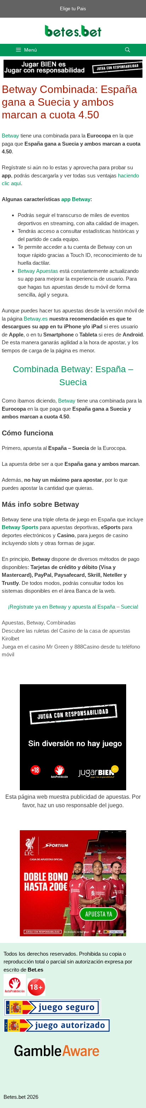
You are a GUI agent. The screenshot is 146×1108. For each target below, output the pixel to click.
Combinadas (61, 623)
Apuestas (13, 623)
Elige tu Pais (73, 8)
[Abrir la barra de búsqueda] (127, 50)
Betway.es (36, 319)
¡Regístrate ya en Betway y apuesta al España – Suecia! (73, 607)
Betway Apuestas (38, 271)
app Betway (75, 199)
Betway (10, 136)
